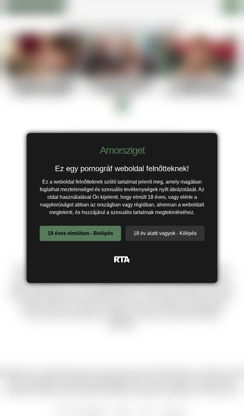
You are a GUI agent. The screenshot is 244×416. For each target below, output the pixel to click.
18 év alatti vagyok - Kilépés (165, 233)
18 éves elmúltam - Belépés (80, 233)
